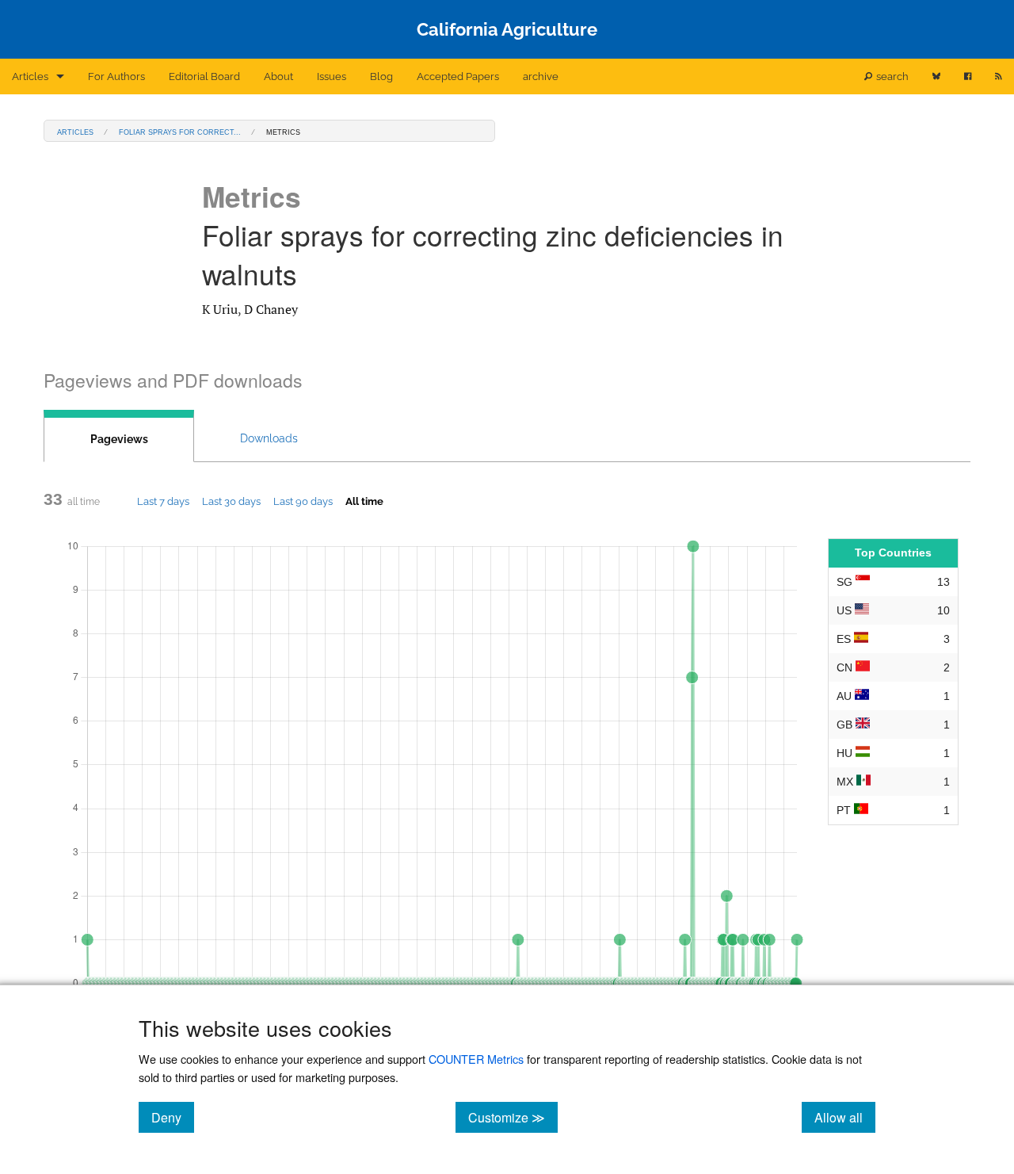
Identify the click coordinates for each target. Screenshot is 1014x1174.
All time (364, 501)
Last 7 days (163, 501)
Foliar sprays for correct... (180, 131)
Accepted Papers (458, 76)
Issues (331, 76)
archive (540, 76)
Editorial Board (204, 76)
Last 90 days (303, 501)
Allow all (844, 1116)
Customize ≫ (513, 1116)
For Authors (116, 76)
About (278, 76)
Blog (381, 76)
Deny (172, 1116)
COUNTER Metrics (476, 1058)
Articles (30, 76)
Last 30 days (231, 501)
